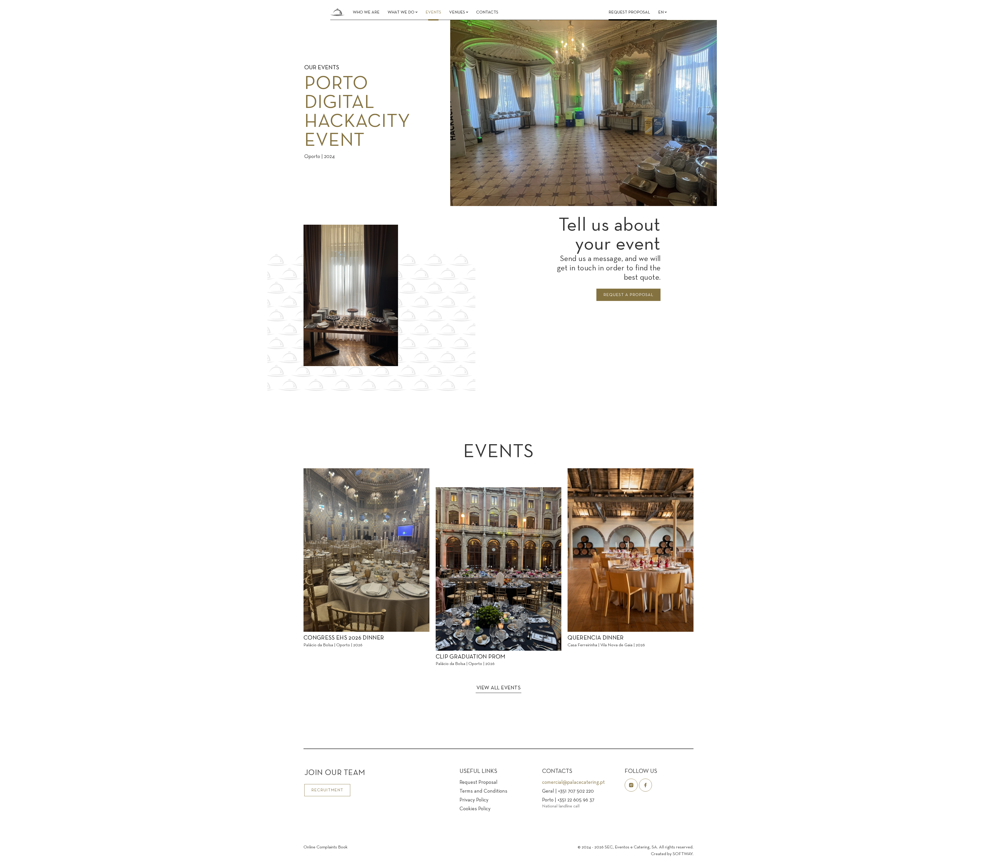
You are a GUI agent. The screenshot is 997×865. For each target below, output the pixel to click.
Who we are (366, 12)
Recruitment (327, 790)
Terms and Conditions (483, 791)
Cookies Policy (475, 809)
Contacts (487, 12)
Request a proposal (628, 295)
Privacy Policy (474, 800)
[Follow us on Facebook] (645, 785)
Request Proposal (629, 12)
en (661, 12)
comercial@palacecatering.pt (573, 782)
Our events (321, 68)
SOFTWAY (682, 854)
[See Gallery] (705, 199)
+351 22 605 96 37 (575, 800)
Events (433, 12)
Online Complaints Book (325, 847)
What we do (401, 12)
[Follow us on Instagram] (631, 785)
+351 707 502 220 (576, 791)
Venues (457, 12)
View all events (498, 688)
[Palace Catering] (337, 11)
